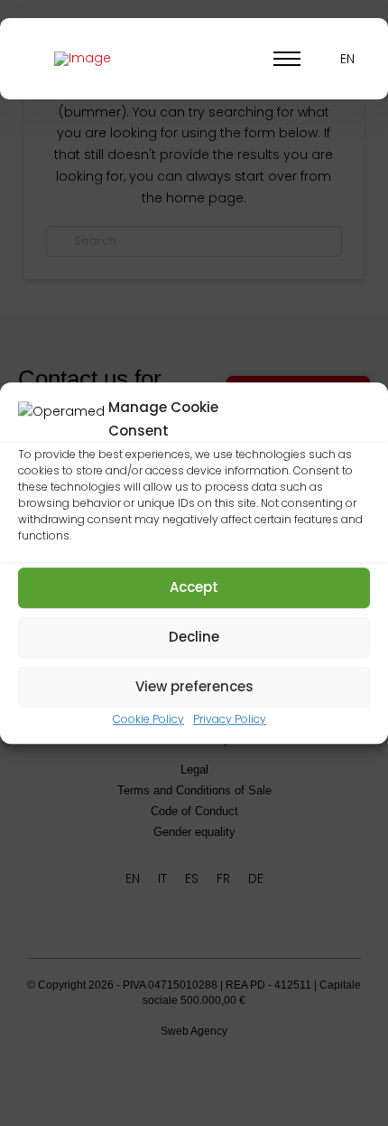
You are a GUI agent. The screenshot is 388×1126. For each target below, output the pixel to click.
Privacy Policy (229, 719)
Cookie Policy (148, 719)
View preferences (194, 686)
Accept (194, 586)
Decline (194, 636)
